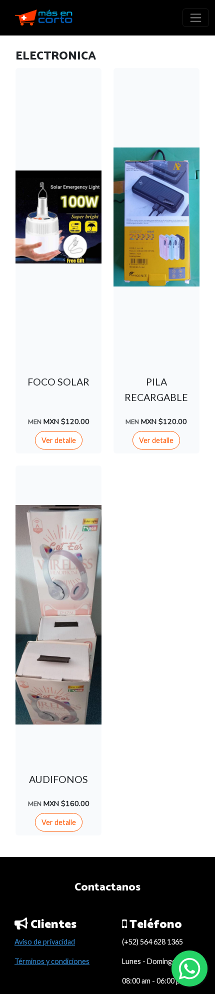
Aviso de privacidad (44, 942)
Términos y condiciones (52, 961)
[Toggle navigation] (195, 17)
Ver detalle (59, 440)
